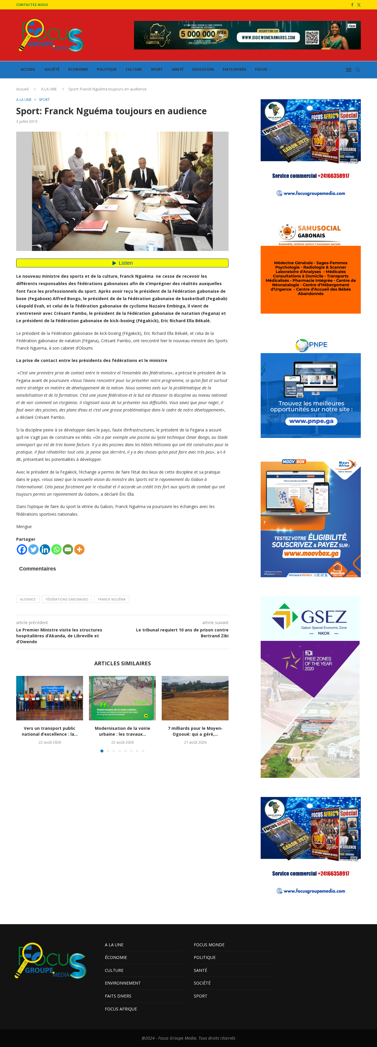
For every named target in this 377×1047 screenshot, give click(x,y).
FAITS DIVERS (234, 69)
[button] (24, 714)
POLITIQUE (107, 69)
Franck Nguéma (111, 599)
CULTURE (133, 69)
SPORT (157, 69)
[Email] (68, 549)
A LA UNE (49, 89)
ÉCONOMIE (78, 69)
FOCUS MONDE (209, 944)
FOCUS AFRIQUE (121, 1009)
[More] (79, 549)
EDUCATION (203, 69)
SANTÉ (177, 69)
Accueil (22, 89)
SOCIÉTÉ (51, 69)
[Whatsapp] (56, 549)
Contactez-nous (32, 4)
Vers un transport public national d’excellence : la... (50, 731)
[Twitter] (359, 4)
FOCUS (261, 69)
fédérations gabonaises (67, 599)
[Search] (358, 69)
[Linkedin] (45, 549)
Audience (28, 599)
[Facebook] (352, 4)
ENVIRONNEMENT (123, 983)
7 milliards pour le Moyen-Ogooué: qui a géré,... (195, 731)
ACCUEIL (28, 69)
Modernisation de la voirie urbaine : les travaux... (122, 731)
